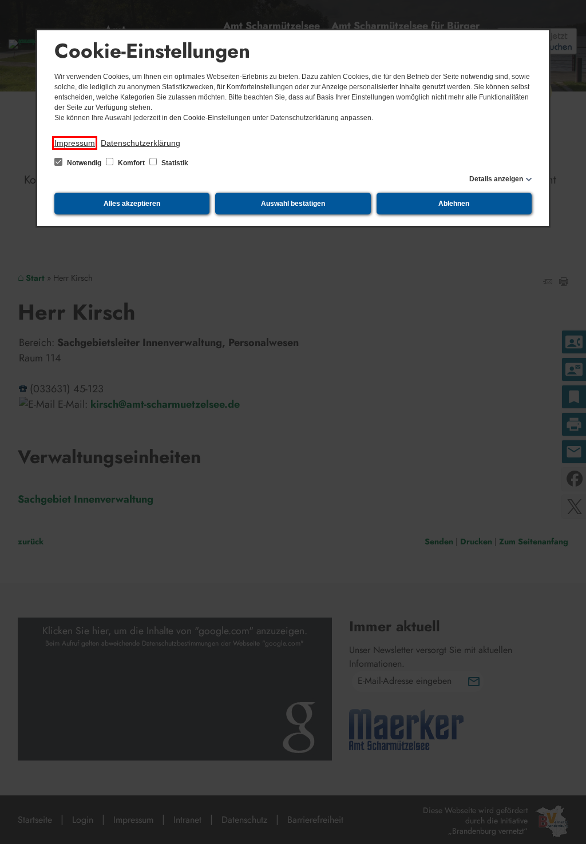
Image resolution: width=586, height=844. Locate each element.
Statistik (174, 163)
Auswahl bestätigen (293, 204)
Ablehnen (453, 204)
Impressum (74, 143)
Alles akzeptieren (132, 204)
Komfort (131, 163)
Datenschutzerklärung (140, 143)
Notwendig (84, 163)
